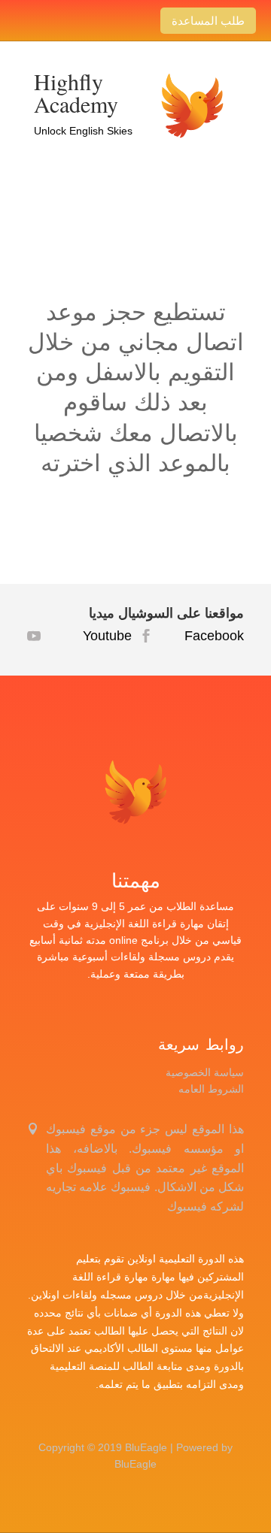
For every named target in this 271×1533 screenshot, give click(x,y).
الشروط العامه (211, 1089)
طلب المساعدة (208, 20)
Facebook (201, 635)
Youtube (89, 635)
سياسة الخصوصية (205, 1072)
